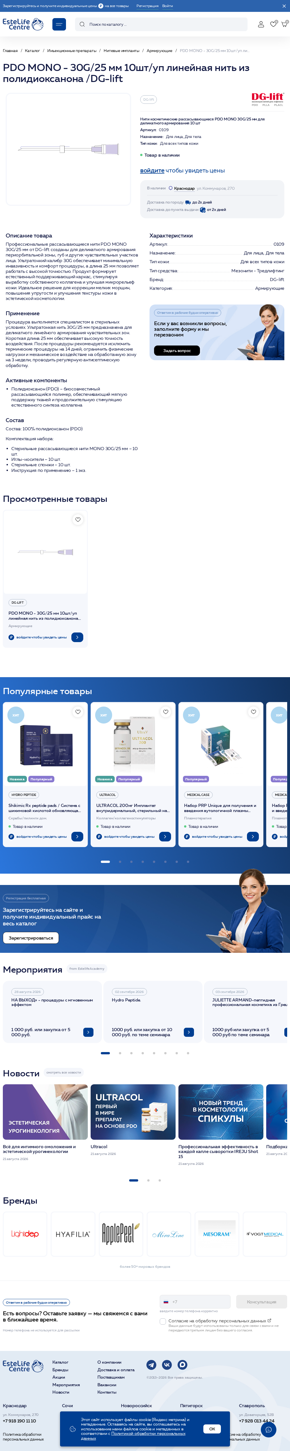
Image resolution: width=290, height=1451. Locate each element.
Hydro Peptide (24, 795)
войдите (152, 170)
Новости (60, 1392)
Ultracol (107, 795)
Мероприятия (66, 1385)
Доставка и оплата (116, 1370)
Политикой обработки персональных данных (133, 1436)
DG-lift (148, 99)
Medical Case (198, 795)
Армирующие (269, 288)
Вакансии (106, 1385)
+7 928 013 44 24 (256, 1421)
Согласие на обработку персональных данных (240, 1437)
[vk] (167, 1365)
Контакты (106, 1392)
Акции (58, 1377)
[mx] (182, 1365)
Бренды (60, 1370)
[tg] (151, 1365)
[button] (105, 862)
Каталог (60, 1362)
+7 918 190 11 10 (19, 1421)
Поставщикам (111, 1377)
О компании (109, 1362)
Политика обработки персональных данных (23, 1437)
